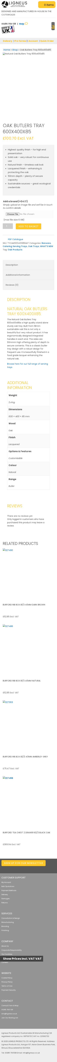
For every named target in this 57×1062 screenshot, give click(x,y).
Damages (5, 898)
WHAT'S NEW (46, 246)
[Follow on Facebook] (36, 868)
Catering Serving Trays (15, 246)
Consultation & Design (10, 918)
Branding (5, 926)
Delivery (7, 40)
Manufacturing (7, 922)
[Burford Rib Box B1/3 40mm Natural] (28, 649)
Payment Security (8, 990)
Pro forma (20, 40)
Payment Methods (8, 890)
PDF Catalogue (15, 239)
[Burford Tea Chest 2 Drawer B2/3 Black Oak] (28, 801)
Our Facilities (6, 954)
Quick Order (47, 40)
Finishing (5, 930)
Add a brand (15, 201)
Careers (4, 962)
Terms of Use (6, 986)
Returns (4, 902)
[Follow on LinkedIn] (24, 868)
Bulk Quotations (7, 886)
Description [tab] (12, 264)
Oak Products (15, 249)
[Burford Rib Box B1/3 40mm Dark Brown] (28, 573)
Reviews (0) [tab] (12, 284)
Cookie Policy (6, 978)
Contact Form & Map (9, 1005)
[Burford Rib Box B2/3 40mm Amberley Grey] (28, 725)
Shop (15, 49)
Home (7, 49)
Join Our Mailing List (9, 1018)
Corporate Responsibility (11, 950)
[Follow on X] (30, 868)
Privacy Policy (6, 982)
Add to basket (28, 226)
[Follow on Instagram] (41, 868)
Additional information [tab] (18, 274)
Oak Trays (33, 246)
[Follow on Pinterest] (47, 868)
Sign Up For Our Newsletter (23, 863)
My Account (6, 882)
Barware (46, 243)
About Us (5, 946)
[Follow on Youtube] (53, 868)
